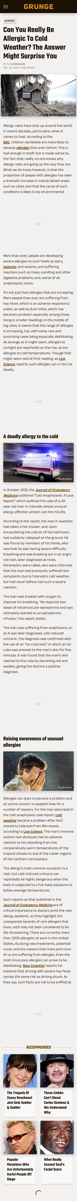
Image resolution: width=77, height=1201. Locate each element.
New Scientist (34, 966)
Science (10, 20)
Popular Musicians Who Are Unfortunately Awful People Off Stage (20, 1169)
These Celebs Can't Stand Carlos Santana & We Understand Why (56, 1102)
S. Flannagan (16, 64)
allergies (22, 148)
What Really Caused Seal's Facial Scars (54, 1164)
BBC (6, 142)
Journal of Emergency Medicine (28, 905)
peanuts (9, 267)
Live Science (33, 831)
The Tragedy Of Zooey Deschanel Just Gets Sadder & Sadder (19, 1100)
